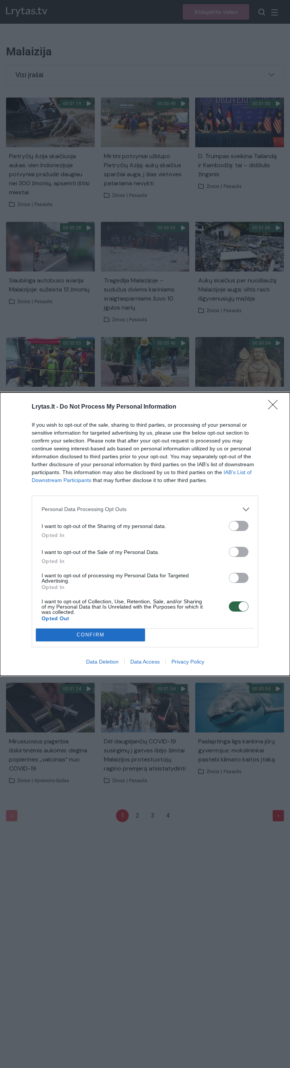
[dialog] (145, 534)
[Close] (275, 407)
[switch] (238, 526)
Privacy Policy (187, 662)
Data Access (145, 662)
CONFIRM (91, 635)
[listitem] (145, 509)
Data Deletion (102, 662)
